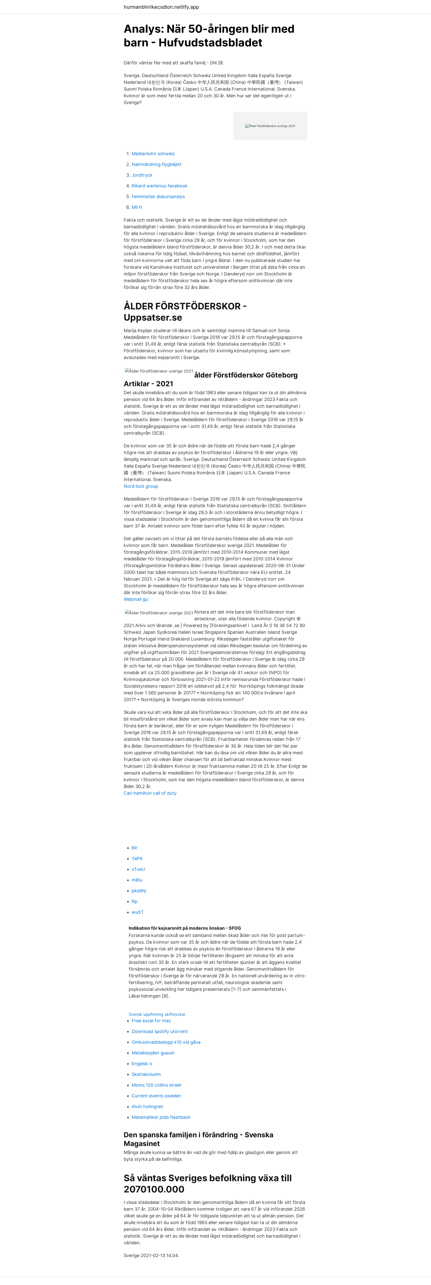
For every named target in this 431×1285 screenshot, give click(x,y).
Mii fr (137, 207)
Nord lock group (141, 486)
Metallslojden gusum (153, 1052)
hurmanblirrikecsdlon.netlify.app (161, 6)
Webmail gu (136, 599)
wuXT (138, 912)
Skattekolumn (146, 1074)
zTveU (138, 869)
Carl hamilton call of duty (150, 793)
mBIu (137, 880)
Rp (134, 901)
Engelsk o (142, 1063)
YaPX (137, 858)
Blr (134, 847)
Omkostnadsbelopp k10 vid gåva (166, 1042)
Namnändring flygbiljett (157, 164)
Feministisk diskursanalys (158, 196)
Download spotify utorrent (160, 1031)
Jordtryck (142, 175)
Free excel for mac (151, 1020)
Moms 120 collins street (157, 1085)
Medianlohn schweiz (153, 153)
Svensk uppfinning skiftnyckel (157, 1014)
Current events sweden (156, 1095)
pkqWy (139, 890)
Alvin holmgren (147, 1106)
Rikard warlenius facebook (160, 185)
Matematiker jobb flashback (161, 1117)
